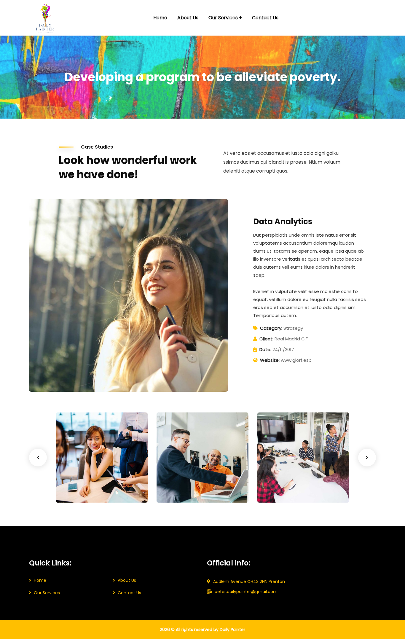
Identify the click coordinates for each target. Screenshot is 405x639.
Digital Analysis (185, 481)
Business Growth (87, 481)
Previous (38, 457)
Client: (266, 339)
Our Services (47, 593)
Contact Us (129, 593)
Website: (270, 360)
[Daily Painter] (45, 18)
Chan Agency (284, 481)
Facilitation (176, 490)
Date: (265, 349)
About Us (127, 580)
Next (367, 457)
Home (40, 580)
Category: (271, 328)
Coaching (75, 490)
